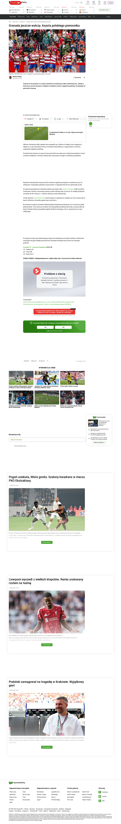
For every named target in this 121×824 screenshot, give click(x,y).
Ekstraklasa (40, 792)
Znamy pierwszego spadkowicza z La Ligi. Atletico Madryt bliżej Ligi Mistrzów (48, 302)
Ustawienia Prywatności (51, 809)
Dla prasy (32, 809)
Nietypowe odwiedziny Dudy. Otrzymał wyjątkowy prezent (98, 434)
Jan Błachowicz (86, 797)
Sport (59, 811)
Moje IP (45, 811)
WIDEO (66, 16)
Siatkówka (35, 16)
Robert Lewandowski (73, 792)
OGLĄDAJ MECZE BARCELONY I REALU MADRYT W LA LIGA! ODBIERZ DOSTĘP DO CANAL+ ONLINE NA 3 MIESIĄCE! (54, 311)
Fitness (11, 800)
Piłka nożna (21, 16)
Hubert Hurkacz (86, 800)
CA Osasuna (41, 361)
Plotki (40, 811)
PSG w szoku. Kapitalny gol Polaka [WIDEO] (45, 406)
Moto (89, 16)
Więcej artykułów (99, 442)
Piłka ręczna (73, 16)
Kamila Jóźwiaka (67, 189)
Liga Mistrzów (55, 792)
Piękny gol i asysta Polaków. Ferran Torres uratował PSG (71, 406)
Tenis (28, 16)
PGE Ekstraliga (55, 800)
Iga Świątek (70, 797)
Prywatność (39, 809)
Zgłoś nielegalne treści (20, 445)
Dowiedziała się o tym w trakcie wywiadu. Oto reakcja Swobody (99, 438)
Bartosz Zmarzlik (87, 794)
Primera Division (41, 797)
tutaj (41, 820)
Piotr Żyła (70, 800)
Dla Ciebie (13, 16)
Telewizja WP (34, 811)
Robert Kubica (71, 794)
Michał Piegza (17, 76)
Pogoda (11, 811)
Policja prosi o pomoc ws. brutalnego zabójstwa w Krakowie (104, 423)
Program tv (25, 811)
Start (10, 21)
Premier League (41, 794)
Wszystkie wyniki (103, 10)
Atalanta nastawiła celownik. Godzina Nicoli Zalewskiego (20, 406)
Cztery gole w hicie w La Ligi (69, 386)
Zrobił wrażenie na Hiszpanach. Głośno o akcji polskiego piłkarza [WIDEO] (47, 304)
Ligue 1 (39, 800)
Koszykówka (82, 16)
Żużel (41, 16)
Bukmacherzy (48, 16)
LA (94, 16)
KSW (10, 802)
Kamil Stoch (85, 792)
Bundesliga (54, 794)
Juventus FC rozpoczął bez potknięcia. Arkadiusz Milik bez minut (46, 386)
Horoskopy (18, 811)
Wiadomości (52, 811)
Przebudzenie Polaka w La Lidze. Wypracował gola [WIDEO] (66, 133)
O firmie (26, 809)
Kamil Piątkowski (39, 198)
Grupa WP (20, 809)
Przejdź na (14, 2)
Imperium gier (66, 811)
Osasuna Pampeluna (39, 247)
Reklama (61, 809)
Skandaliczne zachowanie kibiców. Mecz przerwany (100, 429)
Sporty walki (58, 16)
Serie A (53, 797)
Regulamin (68, 809)
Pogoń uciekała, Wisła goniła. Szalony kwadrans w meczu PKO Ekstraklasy (21, 386)
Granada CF (22, 21)
